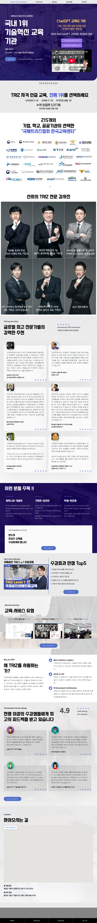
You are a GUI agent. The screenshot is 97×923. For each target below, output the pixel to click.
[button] (7, 161)
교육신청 (54, 2)
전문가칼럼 (69, 2)
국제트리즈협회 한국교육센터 (18, 2)
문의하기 (84, 2)
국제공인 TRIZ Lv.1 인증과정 (19, 562)
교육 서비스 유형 (19, 610)
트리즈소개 (39, 2)
